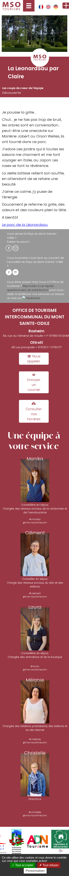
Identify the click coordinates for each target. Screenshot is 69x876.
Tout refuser (50, 865)
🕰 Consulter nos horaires (34, 411)
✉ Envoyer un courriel (33, 382)
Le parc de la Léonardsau (25, 224)
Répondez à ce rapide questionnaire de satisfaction (30, 288)
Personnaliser (35, 870)
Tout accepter (23, 865)
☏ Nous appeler (33, 359)
